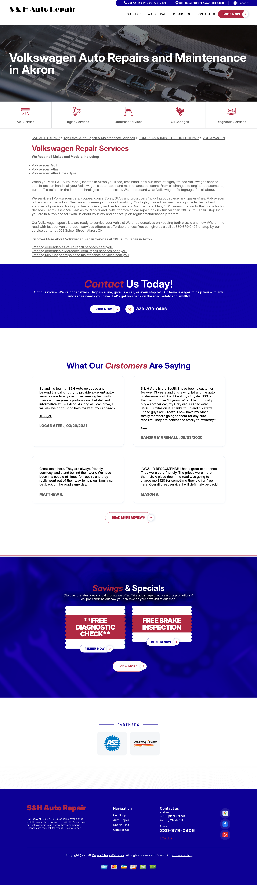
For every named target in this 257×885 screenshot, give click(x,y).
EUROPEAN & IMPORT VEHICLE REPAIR (169, 138)
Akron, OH (45, 416)
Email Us (166, 838)
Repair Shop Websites (108, 855)
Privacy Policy (182, 855)
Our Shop (134, 14)
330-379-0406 (186, 227)
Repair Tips (181, 14)
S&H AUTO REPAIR (46, 138)
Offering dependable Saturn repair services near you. (72, 247)
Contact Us (206, 14)
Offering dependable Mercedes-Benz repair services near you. (79, 251)
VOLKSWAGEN (214, 138)
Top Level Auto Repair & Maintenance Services (99, 138)
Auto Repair (157, 14)
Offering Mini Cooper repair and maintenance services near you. (80, 255)
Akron (144, 428)
